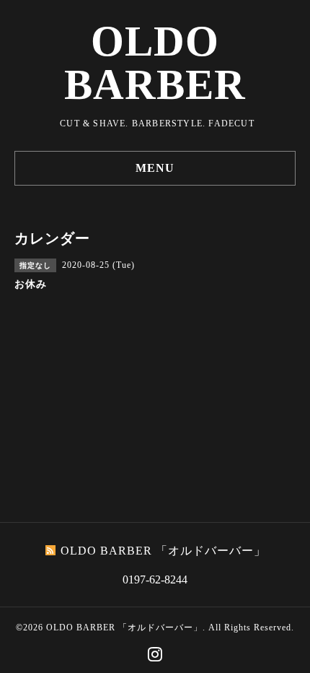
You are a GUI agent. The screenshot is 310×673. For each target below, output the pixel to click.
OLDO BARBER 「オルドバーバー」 (124, 627)
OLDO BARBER (155, 63)
